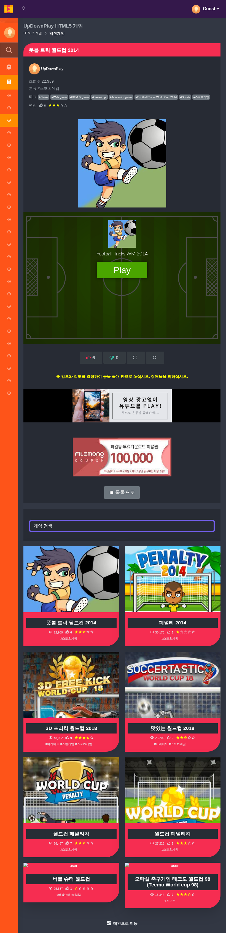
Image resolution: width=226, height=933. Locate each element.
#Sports (185, 97)
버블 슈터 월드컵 (71, 879)
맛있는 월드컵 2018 (172, 728)
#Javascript (99, 97)
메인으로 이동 (125, 923)
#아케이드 (52, 744)
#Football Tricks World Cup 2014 (156, 97)
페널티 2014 (172, 622)
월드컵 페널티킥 (71, 834)
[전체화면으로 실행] (136, 358)
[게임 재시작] (155, 358)
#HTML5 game (79, 97)
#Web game (59, 97)
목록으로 (124, 492)
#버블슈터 (63, 894)
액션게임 (57, 33)
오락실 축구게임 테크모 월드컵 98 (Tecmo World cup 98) (172, 882)
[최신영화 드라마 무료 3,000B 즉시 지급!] (121, 451)
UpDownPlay (51, 68)
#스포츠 (170, 900)
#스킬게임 (67, 744)
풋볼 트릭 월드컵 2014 (71, 622)
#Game (43, 97)
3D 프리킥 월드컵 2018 (71, 728)
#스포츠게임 (48, 88)
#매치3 (76, 894)
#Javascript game (121, 97)
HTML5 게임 (32, 33)
